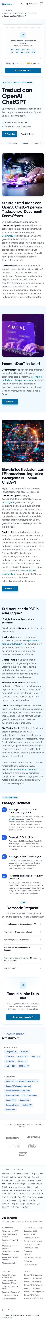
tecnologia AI (8, 502)
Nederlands (31, 1190)
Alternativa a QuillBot (9, 1263)
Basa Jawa (13, 1187)
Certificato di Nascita (31, 1238)
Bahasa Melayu (19, 1190)
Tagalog (15, 1204)
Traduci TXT (10, 1109)
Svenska (13, 1200)
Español (5, 1180)
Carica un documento (22, 1017)
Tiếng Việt (5, 1207)
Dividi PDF (10, 1056)
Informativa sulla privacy (33, 1221)
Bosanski (5, 1177)
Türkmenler (6, 1204)
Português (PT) (38, 1194)
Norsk (40, 1190)
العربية (13, 1174)
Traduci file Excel (12, 1095)
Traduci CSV (27, 1105)
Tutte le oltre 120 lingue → (33, 1298)
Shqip (40, 1197)
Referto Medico (29, 1234)
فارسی (17, 1180)
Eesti (11, 1180)
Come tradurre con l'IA (10, 1295)
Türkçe (22, 1204)
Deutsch (27, 1177)
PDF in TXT (36, 1056)
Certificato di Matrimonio (33, 1241)
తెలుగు (25, 1200)
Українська (31, 1204)
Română (5, 1197)
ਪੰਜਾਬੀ (10, 1194)
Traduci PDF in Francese (33, 1278)
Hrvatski (16, 1184)
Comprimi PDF (11, 1052)
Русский (13, 1197)
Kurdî (36, 1187)
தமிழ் (19, 1200)
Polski (16, 1194)
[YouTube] (12, 1310)
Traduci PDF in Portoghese (33, 1285)
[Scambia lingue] (23, 63)
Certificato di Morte (31, 1248)
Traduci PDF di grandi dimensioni (18, 1086)
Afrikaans (5, 1174)
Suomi (24, 1180)
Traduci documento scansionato (18, 1091)
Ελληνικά (35, 1177)
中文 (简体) (15, 1207)
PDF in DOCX (23, 1056)
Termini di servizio (16, 1221)
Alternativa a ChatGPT (10, 1231)
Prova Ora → (10, 401)
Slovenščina (32, 1197)
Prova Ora (11, 134)
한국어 (29, 1187)
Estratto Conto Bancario (32, 1258)
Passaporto (28, 1251)
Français (31, 1180)
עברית (4, 1184)
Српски (5, 1200)
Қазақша (21, 1187)
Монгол (5, 1190)
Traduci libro (24, 1100)
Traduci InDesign (12, 1105)
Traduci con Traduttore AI (11, 1292)
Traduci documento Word (28, 1081)
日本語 (4, 1187)
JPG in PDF (10, 1061)
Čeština (13, 1177)
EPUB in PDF (24, 1066)
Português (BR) (25, 1194)
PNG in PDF (22, 1061)
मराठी (11, 1190)
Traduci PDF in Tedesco (32, 1282)
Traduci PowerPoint (30, 1095)
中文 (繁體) (25, 1207)
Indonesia (31, 1184)
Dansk (20, 1177)
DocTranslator (8, 236)
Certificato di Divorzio (32, 1244)
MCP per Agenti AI (9, 1299)
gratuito (12, 819)
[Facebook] (8, 1310)
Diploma (27, 1254)
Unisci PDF (25, 1052)
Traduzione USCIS (30, 1231)
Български (34, 1174)
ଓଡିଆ (4, 1194)
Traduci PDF (10, 1081)
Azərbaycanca (22, 1174)
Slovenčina (22, 1197)
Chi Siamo (5, 1221)
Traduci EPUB (11, 1100)
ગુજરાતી (38, 1180)
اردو (38, 1204)
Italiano (39, 1184)
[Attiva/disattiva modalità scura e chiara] (21, 3)
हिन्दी (9, 1184)
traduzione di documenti (25, 769)
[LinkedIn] (3, 1310)
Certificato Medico (30, 1264)
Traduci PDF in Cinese (32, 1288)
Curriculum (28, 1261)
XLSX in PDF (10, 1066)
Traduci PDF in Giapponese (34, 1292)
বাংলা (41, 1174)
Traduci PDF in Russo (31, 1295)
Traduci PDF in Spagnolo (33, 1275)
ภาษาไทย (32, 1200)
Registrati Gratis (27, 134)
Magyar (23, 1184)
